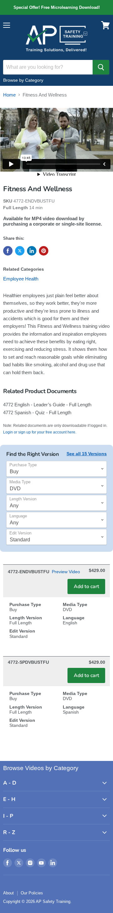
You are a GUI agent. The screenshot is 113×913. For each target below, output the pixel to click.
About (8, 893)
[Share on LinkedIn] (31, 251)
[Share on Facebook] (8, 251)
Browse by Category (23, 80)
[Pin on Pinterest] (43, 251)
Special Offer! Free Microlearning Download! (56, 7)
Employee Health (20, 278)
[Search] (101, 67)
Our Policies (32, 893)
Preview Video (66, 571)
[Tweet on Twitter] (19, 251)
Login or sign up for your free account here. (39, 432)
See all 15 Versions (87, 453)
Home (9, 94)
